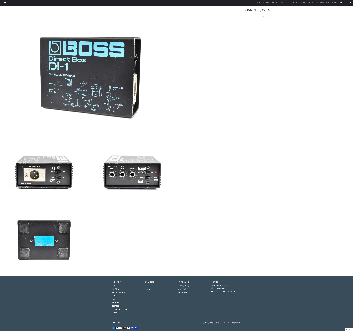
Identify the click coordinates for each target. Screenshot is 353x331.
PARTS (114, 299)
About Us (148, 286)
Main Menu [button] (117, 282)
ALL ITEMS (115, 289)
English (117, 323)
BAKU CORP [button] (149, 282)
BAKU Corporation (232, 323)
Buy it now (264, 23)
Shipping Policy (183, 286)
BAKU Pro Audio (212, 323)
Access (147, 289)
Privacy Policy (183, 292)
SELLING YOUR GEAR (119, 309)
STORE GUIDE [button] (183, 282)
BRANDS (115, 296)
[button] (277, 3)
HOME (114, 286)
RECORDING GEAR (118, 292)
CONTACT (115, 312)
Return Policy (182, 289)
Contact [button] (214, 282)
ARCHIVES (115, 302)
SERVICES (115, 306)
